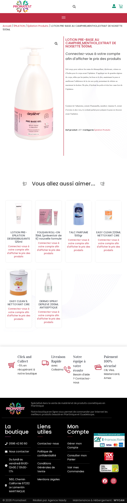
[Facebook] (105, 481)
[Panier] (121, 6)
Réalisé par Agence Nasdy (49, 500)
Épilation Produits (37, 26)
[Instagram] (113, 481)
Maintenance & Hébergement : (98, 500)
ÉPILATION (19, 26)
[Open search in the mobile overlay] (74, 6)
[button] (63, 17)
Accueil (7, 26)
